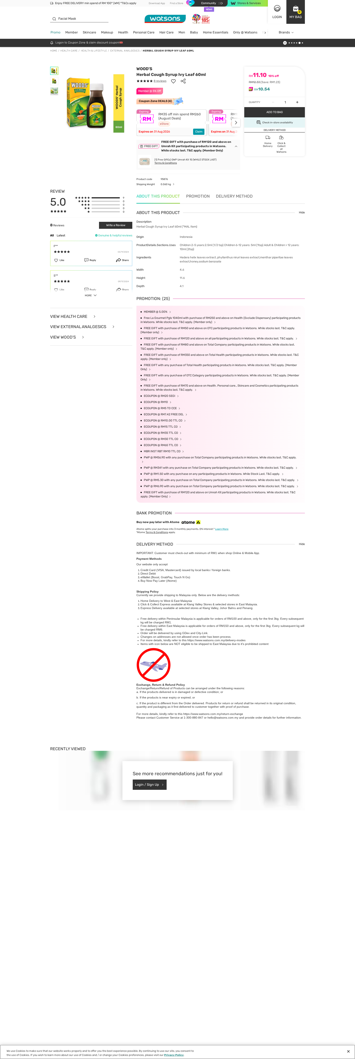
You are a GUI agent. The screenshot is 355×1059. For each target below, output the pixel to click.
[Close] (348, 1051)
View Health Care (69, 316)
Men (182, 32)
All (52, 235)
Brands (284, 32)
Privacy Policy (174, 1054)
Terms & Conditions (165, 162)
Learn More (221, 529)
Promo (55, 32)
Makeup (107, 32)
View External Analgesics (78, 327)
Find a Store (176, 3)
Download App (157, 3)
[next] (265, 32)
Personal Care (143, 32)
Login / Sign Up (147, 785)
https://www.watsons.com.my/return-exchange (213, 714)
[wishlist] (173, 81)
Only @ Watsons (245, 32)
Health (123, 32)
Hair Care (166, 32)
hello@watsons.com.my (222, 717)
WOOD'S (144, 68)
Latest (61, 235)
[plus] (297, 102)
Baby (194, 32)
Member (71, 32)
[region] (177, 1052)
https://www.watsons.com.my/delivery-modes (216, 640)
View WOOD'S (63, 337)
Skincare (89, 32)
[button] (295, 12)
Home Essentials (215, 32)
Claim (198, 131)
